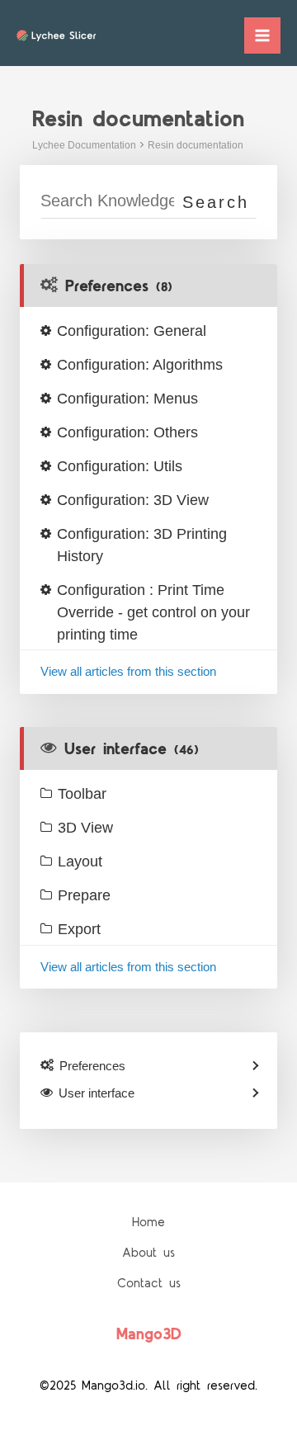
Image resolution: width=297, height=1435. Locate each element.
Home (148, 1222)
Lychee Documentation (84, 145)
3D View (85, 827)
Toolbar (82, 794)
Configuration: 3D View (133, 500)
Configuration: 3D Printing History (142, 545)
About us (148, 1253)
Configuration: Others (127, 432)
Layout (80, 861)
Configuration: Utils (119, 466)
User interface (131, 749)
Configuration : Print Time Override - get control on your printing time (153, 612)
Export (79, 929)
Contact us (149, 1283)
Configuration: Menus (127, 398)
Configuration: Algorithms (140, 364)
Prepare (84, 895)
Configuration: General (131, 331)
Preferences (118, 286)
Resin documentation (195, 145)
